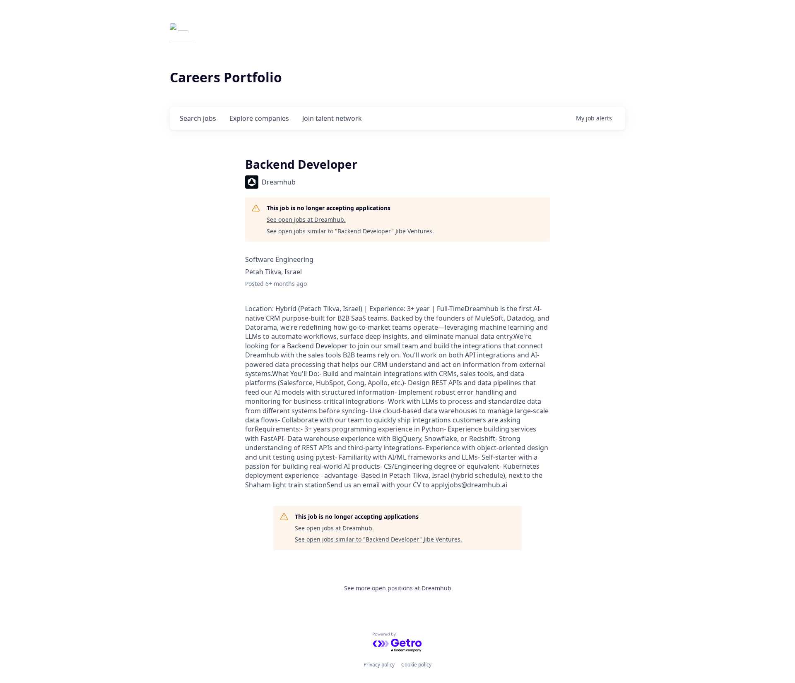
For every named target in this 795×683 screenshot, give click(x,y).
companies (259, 118)
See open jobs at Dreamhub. (306, 219)
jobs (198, 118)
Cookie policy (416, 664)
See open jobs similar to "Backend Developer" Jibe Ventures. (350, 231)
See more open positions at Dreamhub (397, 588)
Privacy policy (379, 664)
